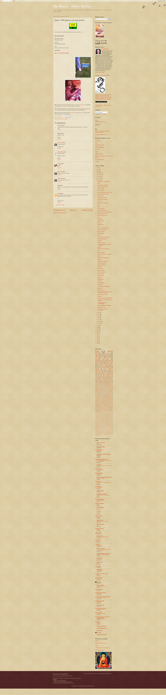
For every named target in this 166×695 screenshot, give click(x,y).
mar (96, 374)
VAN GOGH (99, 296)
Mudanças (98, 529)
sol (112, 389)
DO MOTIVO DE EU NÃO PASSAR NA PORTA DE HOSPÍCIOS (104, 292)
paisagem (109, 387)
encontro (104, 422)
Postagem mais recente (59, 210)
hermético (100, 423)
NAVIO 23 (99, 256)
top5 (98, 432)
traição (100, 417)
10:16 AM (59, 181)
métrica (103, 395)
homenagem (98, 359)
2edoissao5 (59, 125)
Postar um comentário (60, 204)
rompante (104, 396)
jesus (98, 443)
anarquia (101, 418)
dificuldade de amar (99, 360)
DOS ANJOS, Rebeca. (101, 446)
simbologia (97, 382)
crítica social (107, 354)
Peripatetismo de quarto (101, 494)
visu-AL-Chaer (99, 516)
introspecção (97, 415)
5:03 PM (59, 139)
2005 (98, 332)
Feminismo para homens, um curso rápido (104, 465)
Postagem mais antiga (87, 210)
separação (111, 366)
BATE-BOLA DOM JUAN (102, 186)
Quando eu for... (99, 578)
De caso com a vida (101, 548)
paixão (96, 355)
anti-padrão (99, 366)
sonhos (111, 374)
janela (100, 395)
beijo (111, 411)
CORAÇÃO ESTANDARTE (102, 261)
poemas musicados (109, 402)
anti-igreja (97, 368)
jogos (107, 423)
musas (108, 355)
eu (101, 354)
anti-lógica (109, 376)
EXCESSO (99, 201)
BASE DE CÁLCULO (101, 242)
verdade (103, 417)
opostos (96, 377)
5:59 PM (59, 148)
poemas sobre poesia (99, 362)
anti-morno (109, 396)
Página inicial (73, 210)
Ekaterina (79, 108)
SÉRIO (98, 206)
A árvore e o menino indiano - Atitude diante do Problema (103, 550)
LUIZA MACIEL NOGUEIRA (102, 185)
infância (104, 369)
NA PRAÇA (99, 266)
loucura (96, 354)
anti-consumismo (109, 379)
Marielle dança (99, 474)
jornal (111, 423)
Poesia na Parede (100, 528)
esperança (105, 401)
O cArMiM (99, 486)
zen (103, 363)
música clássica (97, 425)
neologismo (103, 425)
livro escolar (72, 112)
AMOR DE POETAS (99, 153)
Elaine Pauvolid (100, 520)
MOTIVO (99, 235)
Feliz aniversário (100, 487)
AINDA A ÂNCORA (100, 231)
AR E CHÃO (97, 149)
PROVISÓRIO (100, 288)
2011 (98, 169)
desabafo (110, 394)
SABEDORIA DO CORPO (102, 197)
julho (99, 312)
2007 (98, 329)
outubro (99, 176)
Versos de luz (99, 468)
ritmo (101, 383)
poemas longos (101, 402)
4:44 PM (59, 129)
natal (104, 415)
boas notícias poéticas (63, 118)
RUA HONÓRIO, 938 (101, 307)
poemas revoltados (109, 362)
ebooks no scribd (107, 97)
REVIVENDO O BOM (101, 263)
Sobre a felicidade (100, 570)
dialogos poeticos (98, 401)
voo (96, 394)
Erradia (98, 544)
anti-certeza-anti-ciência (101, 381)
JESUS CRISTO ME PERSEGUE (103, 286)
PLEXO (96, 151)
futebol (96, 423)
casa (98, 380)
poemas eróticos (109, 380)
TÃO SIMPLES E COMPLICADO (103, 181)
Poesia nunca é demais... (102, 592)
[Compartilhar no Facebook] (69, 117)
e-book (57, 53)
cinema (102, 380)
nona (111, 425)
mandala (100, 424)
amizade (102, 411)
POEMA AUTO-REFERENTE (102, 228)
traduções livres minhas (104, 432)
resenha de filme (109, 430)
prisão (103, 403)
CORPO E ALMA (100, 221)
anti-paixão (106, 377)
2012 (98, 167)
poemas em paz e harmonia (103, 365)
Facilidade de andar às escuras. (102, 586)
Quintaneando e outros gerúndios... (104, 596)
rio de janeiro (108, 403)
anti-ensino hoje (108, 388)
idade (104, 423)
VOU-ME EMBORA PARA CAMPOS (104, 305)
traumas (110, 432)
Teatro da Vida (99, 535)
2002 (98, 337)
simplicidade (97, 404)
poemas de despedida (99, 388)
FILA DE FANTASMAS (101, 229)
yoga (98, 435)
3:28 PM (59, 202)
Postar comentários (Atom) (62, 212)
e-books (103, 387)
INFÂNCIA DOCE (100, 270)
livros (101, 415)
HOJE (96, 142)
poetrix (103, 98)
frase (97, 393)
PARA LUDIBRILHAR (100, 500)
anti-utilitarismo (106, 418)
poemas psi (110, 360)
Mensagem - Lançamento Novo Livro (103, 554)
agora (99, 394)
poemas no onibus (109, 428)
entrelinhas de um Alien (101, 634)
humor (107, 359)
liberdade (102, 389)
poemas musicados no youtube (101, 94)
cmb (103, 394)
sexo (109, 410)
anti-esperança (107, 411)
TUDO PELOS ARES (64, 53)
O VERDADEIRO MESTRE (102, 294)
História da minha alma (101, 626)
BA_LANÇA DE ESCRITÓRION (103, 237)
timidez (98, 411)
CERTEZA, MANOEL (101, 264)
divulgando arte (98, 422)
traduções (99, 99)
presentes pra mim (98, 430)
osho (112, 365)
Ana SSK (59, 163)
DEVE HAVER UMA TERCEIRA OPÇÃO (105, 298)
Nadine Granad (60, 151)
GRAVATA (97, 161)
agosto (99, 180)
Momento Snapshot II (100, 609)
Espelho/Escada (99, 545)
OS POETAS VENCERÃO (102, 199)
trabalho (98, 363)
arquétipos (111, 418)
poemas (110, 397)
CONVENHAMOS (100, 233)
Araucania (99, 540)
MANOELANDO (100, 279)
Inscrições (99, 566)
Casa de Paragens (100, 503)
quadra (105, 366)
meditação (108, 99)
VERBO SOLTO (100, 450)
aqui (81, 104)
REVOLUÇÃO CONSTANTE (102, 203)
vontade (111, 372)
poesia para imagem (102, 410)
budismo (96, 397)
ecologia (107, 390)
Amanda (59, 193)
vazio (101, 377)
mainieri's (99, 481)
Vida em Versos (100, 589)
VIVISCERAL (99, 569)
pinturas (103, 428)
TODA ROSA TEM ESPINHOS (103, 248)
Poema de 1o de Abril (100, 478)
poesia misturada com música (107, 429)
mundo (108, 424)
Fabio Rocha (60, 142)
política (98, 403)
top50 (99, 361)
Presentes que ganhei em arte (101, 134)
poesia (97, 351)
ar (99, 387)
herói (96, 395)
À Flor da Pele (99, 562)
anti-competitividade (105, 404)
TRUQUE (99, 277)
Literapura (99, 511)
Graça (98, 504)
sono (112, 410)
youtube (106, 374)
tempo (110, 373)
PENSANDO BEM (100, 282)
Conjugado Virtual (100, 524)
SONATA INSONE (100, 490)
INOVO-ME (99, 240)
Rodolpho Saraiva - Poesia (102, 459)
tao (95, 432)
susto (111, 431)
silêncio (102, 386)
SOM (98, 217)
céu (106, 394)
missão (96, 383)
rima (108, 357)
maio (99, 316)
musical (101, 397)
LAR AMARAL (100, 284)
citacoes (100, 374)
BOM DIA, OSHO (100, 188)
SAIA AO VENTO (100, 275)
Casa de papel (99, 473)
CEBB (96, 645)
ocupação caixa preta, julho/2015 (102, 521)
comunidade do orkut (65, 106)
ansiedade (97, 376)
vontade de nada (109, 393)
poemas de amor (107, 361)
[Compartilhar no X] (68, 117)
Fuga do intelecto (100, 585)
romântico (106, 383)
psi (103, 393)
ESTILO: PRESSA (100, 190)
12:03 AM (59, 167)
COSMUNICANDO (100, 507)
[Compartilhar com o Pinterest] (70, 117)
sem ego (104, 431)
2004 (98, 334)
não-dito (105, 397)
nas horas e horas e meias (102, 573)
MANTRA (99, 222)
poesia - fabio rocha (101, 442)
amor (102, 355)
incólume (98, 456)
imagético (109, 382)
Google (62, 32)
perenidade (98, 428)
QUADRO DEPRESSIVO (102, 238)
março (99, 319)
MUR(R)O (99, 247)
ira (103, 372)
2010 (98, 171)
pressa (104, 430)
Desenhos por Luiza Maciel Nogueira (104, 477)
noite (98, 386)
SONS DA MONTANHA (99, 147)
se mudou (101, 75)
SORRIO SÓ (99, 281)
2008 (98, 327)
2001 (98, 339)
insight (98, 574)
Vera (97, 525)
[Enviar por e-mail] (65, 117)
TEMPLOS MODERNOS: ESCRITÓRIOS (102, 303)
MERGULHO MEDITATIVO (102, 213)
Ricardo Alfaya (100, 630)
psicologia (98, 396)
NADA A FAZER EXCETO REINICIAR (104, 212)
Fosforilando (99, 557)
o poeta (107, 370)
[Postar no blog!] (67, 117)
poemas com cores (109, 395)
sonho (108, 431)
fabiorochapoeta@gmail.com (100, 121)
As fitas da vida (99, 593)
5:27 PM (59, 189)
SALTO (98, 183)
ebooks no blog (98, 98)
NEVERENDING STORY (102, 210)
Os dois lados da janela (101, 608)
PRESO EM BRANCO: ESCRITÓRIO (104, 254)
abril (98, 317)
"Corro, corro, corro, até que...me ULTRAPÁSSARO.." (103, 617)
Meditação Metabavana (99, 650)
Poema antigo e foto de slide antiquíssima (102, 310)
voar (96, 435)
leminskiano (99, 373)
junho (99, 314)
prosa (106, 98)
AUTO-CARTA (98, 140)
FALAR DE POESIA (101, 252)
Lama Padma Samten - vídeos (101, 643)
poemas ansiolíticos (106, 375)
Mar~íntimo (99, 632)
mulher (104, 424)
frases (101, 393)
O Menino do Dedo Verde (101, 613)
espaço (108, 422)
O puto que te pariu (100, 469)
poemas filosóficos (109, 363)
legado (96, 424)
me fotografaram (104, 409)
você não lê (99, 582)
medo (110, 409)
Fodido (98, 541)
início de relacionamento (106, 408)
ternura (96, 417)
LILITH (98, 250)
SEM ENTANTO (100, 224)
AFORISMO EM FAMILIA (101, 618)
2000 (98, 341)
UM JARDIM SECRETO (99, 159)
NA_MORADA (100, 219)
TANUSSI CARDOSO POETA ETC (103, 553)
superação (103, 382)
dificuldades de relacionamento (101, 356)
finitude (111, 390)
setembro (99, 178)
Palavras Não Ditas (100, 605)
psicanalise (108, 389)
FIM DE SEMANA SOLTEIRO (103, 194)
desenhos (104, 99)
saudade (110, 416)
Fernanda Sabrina (100, 499)
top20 (107, 372)
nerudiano (107, 425)
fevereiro (99, 321)
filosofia (109, 98)
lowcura (98, 621)
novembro (100, 174)
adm (96, 99)
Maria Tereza (99, 532)
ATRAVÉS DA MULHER (99, 145)
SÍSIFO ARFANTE (100, 208)
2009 (98, 325)
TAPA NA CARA (100, 195)
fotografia (104, 367)
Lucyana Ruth (99, 612)
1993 (98, 343)
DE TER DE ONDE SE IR (101, 628)
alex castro (99, 464)
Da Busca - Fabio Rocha (72, 6)
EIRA (98, 204)
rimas (100, 431)
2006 (98, 330)
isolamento (97, 389)
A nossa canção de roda (101, 597)
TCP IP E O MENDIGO (101, 272)
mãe (111, 424)
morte (110, 381)
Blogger (92, 686)
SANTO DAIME (100, 273)
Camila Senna (99, 577)
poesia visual (106, 416)
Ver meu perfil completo (99, 72)
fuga (111, 422)
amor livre (102, 379)
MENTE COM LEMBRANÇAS (103, 257)
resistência (96, 431)
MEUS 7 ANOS (100, 268)
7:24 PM (59, 159)
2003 (98, 336)
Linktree (96, 125)
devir (98, 375)
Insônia (98, 563)
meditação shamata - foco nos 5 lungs (102, 647)
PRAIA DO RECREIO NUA (102, 215)
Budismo (97, 640)
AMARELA (99, 259)
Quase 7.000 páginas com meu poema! (104, 192)
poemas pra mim (98, 429)
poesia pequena (100, 416)
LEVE (98, 226)
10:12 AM (59, 174)
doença (98, 367)
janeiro (99, 323)
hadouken (98, 408)
